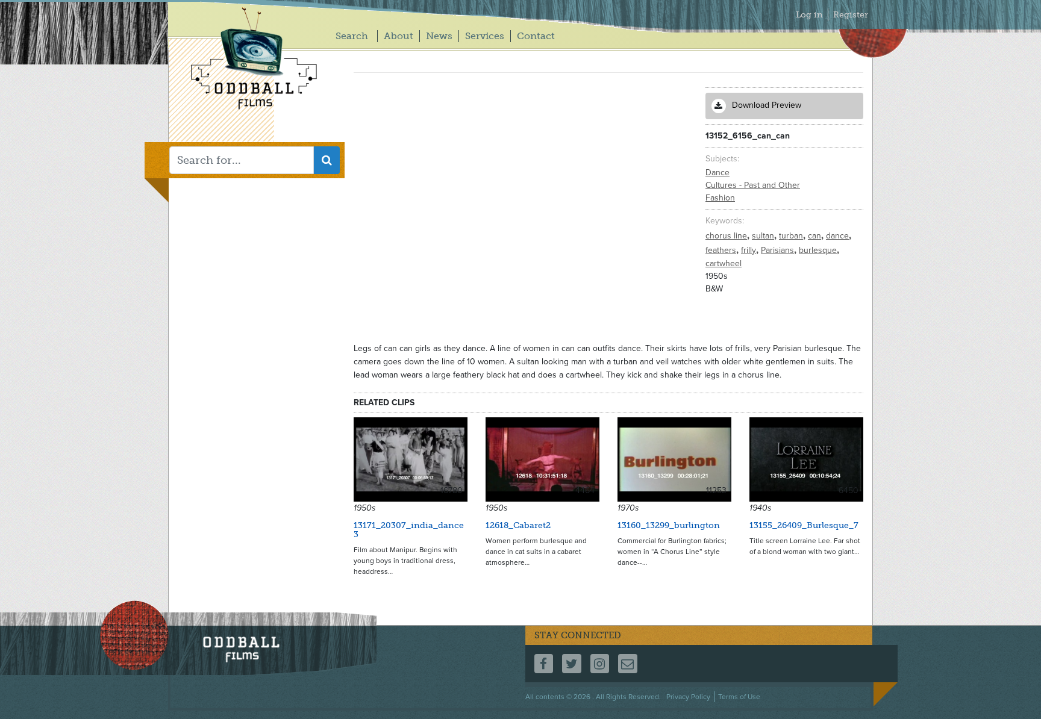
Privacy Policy (688, 697)
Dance (717, 172)
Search (352, 36)
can (816, 236)
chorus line (727, 236)
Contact (536, 36)
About (398, 36)
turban (792, 236)
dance (838, 236)
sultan (764, 236)
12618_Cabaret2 (518, 525)
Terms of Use (739, 697)
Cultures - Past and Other (752, 185)
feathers (722, 250)
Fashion (720, 198)
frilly (749, 250)
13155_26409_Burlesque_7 (803, 525)
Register (850, 15)
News (439, 36)
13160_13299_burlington (668, 525)
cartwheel (723, 263)
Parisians (778, 250)
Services (484, 36)
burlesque (819, 250)
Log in (809, 15)
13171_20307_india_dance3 (409, 530)
